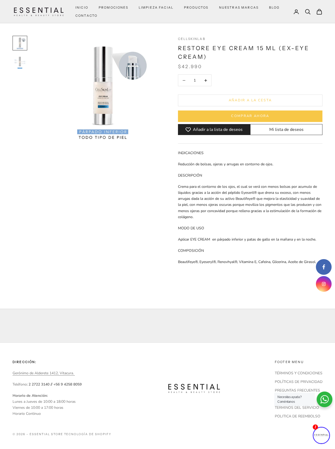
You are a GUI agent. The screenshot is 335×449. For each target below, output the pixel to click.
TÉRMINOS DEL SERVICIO (297, 407)
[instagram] (324, 284)
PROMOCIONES (113, 7)
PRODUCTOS (196, 7)
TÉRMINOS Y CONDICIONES (298, 373)
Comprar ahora (250, 116)
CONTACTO (86, 16)
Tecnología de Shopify (87, 434)
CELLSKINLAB (191, 39)
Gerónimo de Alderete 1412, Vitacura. (44, 373)
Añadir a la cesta (250, 100)
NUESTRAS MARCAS (239, 7)
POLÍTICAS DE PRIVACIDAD (298, 381)
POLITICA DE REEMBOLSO (297, 416)
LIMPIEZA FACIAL (156, 7)
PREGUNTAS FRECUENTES (297, 390)
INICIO (81, 7)
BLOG (274, 7)
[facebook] (324, 267)
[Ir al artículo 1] (20, 43)
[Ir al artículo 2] (20, 62)
